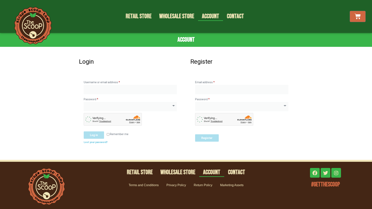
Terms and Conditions (144, 185)
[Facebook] (315, 173)
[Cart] (358, 16)
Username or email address (107, 82)
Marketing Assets (232, 185)
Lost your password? (96, 142)
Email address (210, 82)
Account (210, 16)
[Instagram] (336, 173)
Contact (235, 16)
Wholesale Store (176, 16)
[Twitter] (325, 173)
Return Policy (203, 185)
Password (96, 99)
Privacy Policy (176, 185)
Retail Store (139, 16)
